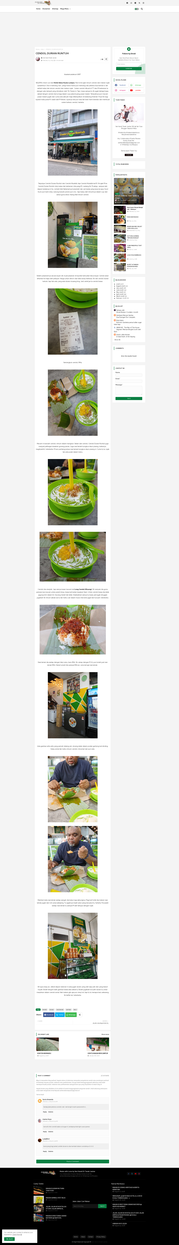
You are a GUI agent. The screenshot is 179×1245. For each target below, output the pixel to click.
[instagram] (143, 3)
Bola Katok (119, 320)
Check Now (16, 1234)
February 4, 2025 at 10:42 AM (50, 1121)
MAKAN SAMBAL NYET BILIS (55, 1198)
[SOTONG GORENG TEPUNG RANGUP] (120, 238)
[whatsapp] (131, 3)
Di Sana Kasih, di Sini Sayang (125, 336)
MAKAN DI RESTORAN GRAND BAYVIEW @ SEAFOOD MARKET (56, 1217)
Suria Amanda (48, 1099)
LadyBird (46, 1139)
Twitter (61, 1015)
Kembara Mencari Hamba (124, 315)
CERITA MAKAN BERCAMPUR (98, 1053)
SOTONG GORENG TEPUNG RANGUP (133, 237)
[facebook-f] (128, 1173)
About (83, 1237)
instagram (123, 90)
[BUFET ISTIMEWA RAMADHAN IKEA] (120, 267)
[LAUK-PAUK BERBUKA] (120, 257)
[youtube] (135, 1173)
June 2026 (120, 290)
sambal (68, 1009)
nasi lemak (60, 1009)
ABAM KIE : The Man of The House (127, 327)
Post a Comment (73, 1161)
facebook (123, 85)
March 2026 (120, 296)
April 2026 (120, 294)
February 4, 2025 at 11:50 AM (50, 1141)
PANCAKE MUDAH (132, 217)
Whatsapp (72, 1015)
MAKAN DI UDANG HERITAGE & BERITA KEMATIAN (125, 1188)
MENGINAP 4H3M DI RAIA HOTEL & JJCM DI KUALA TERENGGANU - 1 (127, 1197)
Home (38, 9)
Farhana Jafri (120, 310)
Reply (45, 1112)
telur (42, 49)
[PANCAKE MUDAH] (120, 219)
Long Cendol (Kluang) (83, 589)
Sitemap (55, 9)
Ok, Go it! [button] (9, 1239)
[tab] (38, 9)
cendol (44, 1009)
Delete (50, 1112)
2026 (118, 284)
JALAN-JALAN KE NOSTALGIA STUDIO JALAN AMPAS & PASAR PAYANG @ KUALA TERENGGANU (56, 1208)
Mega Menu (64, 9)
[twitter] (139, 3)
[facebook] (127, 3)
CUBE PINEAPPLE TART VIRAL (134, 246)
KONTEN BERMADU (44, 1053)
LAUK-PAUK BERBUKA (134, 255)
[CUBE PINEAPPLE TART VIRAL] (120, 248)
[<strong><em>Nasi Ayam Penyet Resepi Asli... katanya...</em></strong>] (120, 210)
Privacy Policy (101, 1237)
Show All (117, 340)
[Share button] (79, 1014)
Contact (90, 1237)
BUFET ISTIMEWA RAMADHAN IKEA (132, 265)
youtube (138, 90)
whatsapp (138, 85)
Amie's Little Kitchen (123, 334)
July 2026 (119, 288)
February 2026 (121, 298)
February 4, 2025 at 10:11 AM (50, 1101)
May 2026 (119, 292)
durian (52, 1009)
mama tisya (47, 1119)
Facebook (50, 1015)
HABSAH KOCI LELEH (119, 1223)
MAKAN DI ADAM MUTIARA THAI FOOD (55, 1189)
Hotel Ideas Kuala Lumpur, (64, 83)
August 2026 (120, 286)
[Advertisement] (89, 28)
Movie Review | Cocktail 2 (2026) (127, 312)
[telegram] (135, 3)
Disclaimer (46, 9)
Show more (105, 1034)
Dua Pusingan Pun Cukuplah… (126, 317)
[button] (137, 9)
